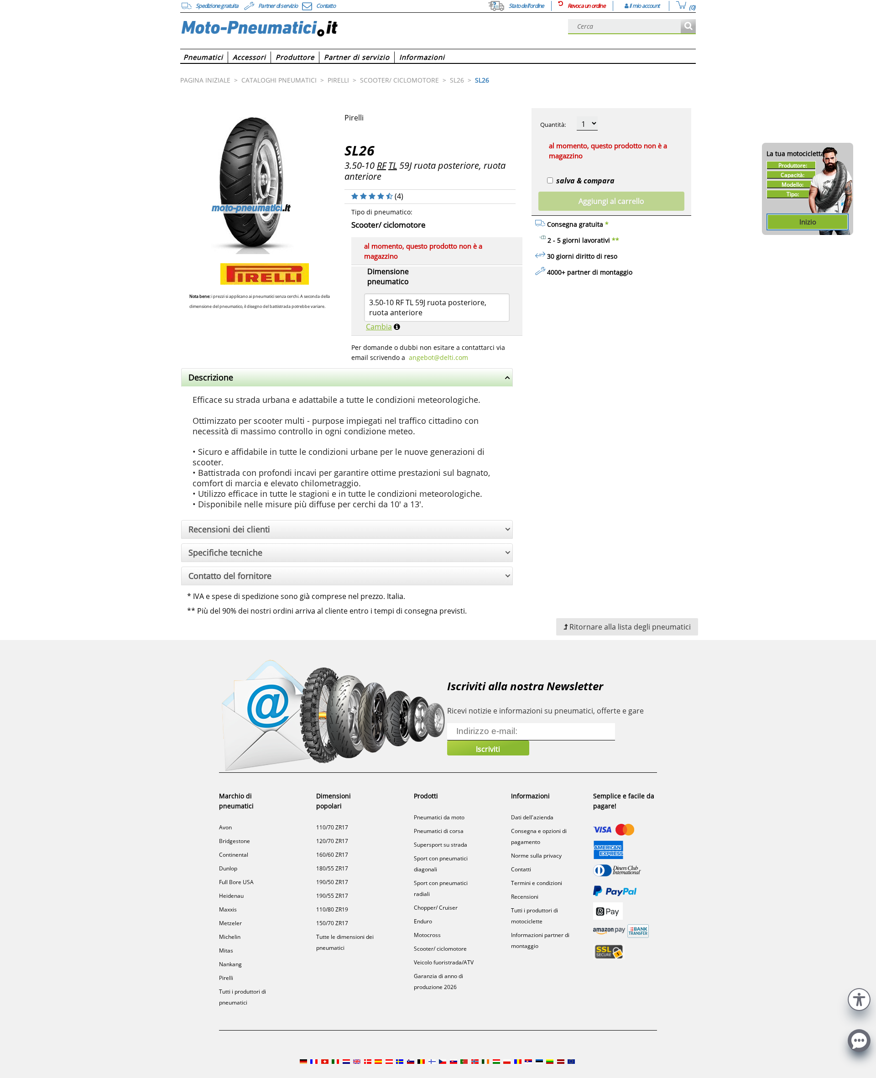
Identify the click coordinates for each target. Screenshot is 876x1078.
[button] (859, 998)
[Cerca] (688, 26)
